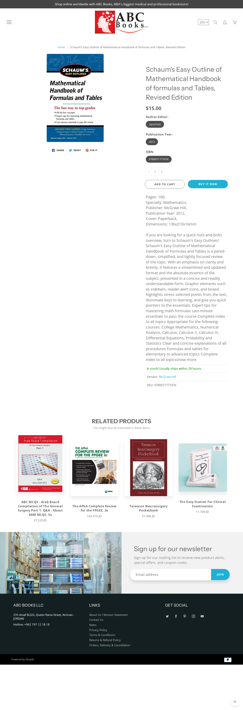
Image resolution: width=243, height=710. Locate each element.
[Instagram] (193, 616)
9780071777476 (159, 159)
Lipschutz (155, 124)
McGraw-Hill (167, 377)
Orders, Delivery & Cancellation (109, 645)
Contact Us (96, 620)
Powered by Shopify (22, 659)
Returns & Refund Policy (105, 640)
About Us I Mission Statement (108, 615)
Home (61, 47)
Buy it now (208, 184)
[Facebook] (176, 616)
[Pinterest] (184, 616)
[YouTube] (202, 616)
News (92, 625)
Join (220, 574)
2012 (152, 141)
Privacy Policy (98, 630)
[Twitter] (167, 616)
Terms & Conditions (102, 635)
